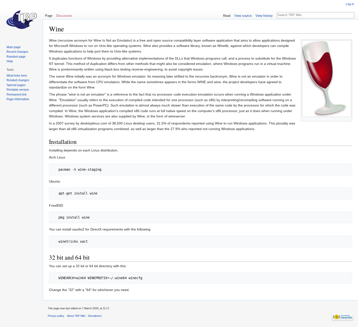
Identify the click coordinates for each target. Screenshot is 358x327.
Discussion (64, 16)
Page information (18, 99)
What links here (17, 75)
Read (226, 16)
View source (243, 16)
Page (48, 16)
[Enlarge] (348, 119)
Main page (14, 47)
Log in (350, 4)
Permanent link (17, 94)
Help (10, 61)
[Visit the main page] (21, 19)
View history (264, 16)
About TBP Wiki (76, 315)
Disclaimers (95, 315)
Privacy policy (56, 315)
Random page (16, 56)
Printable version (18, 89)
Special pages (16, 85)
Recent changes (17, 51)
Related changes (18, 80)
